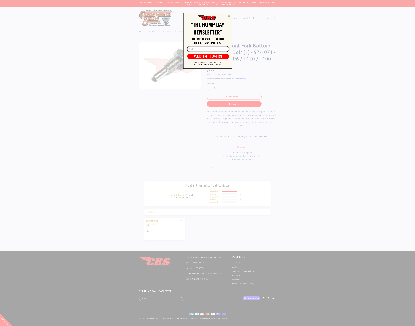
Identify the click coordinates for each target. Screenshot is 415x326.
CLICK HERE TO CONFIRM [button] (208, 56)
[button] (229, 15)
